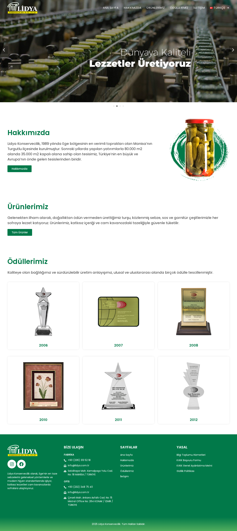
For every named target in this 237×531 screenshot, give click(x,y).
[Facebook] (21, 464)
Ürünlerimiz (155, 8)
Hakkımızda (132, 8)
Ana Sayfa (111, 8)
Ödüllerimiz (179, 8)
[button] (4, 50)
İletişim (199, 8)
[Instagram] (11, 464)
